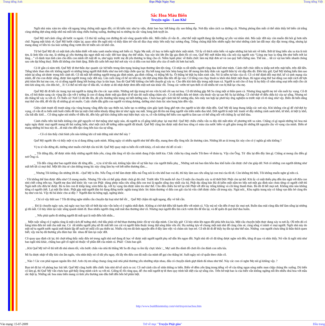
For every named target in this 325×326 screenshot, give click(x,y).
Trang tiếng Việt (313, 1)
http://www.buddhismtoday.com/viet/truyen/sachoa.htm (168, 306)
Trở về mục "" (162, 324)
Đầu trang (319, 324)
